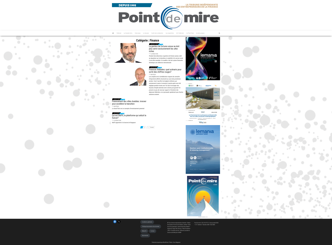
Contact (152, 231)
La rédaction (154, 54)
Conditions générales (147, 222)
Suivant (152, 127)
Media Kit (144, 231)
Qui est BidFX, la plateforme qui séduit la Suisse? (129, 116)
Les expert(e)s (170, 33)
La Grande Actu (128, 33)
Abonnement (145, 235)
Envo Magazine (176, 242)
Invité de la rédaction (157, 33)
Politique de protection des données (150, 226)
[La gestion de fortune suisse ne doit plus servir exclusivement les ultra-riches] (129, 52)
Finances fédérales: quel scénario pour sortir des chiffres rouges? (165, 70)
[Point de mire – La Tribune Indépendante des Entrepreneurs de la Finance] (113, 33)
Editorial (119, 33)
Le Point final (190, 33)
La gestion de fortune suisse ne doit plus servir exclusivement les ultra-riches (164, 48)
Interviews (137, 33)
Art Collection (180, 33)
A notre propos (200, 33)
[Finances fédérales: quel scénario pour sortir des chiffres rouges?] (129, 76)
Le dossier (146, 33)
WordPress (165, 242)
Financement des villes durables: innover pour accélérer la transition (129, 102)
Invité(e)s (153, 74)
